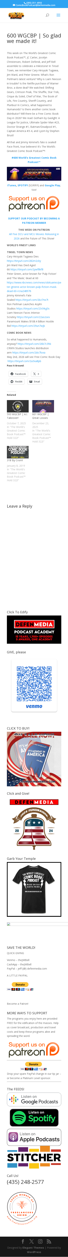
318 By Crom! (15, 460)
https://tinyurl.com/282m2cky (24, 261)
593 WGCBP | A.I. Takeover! (17, 416)
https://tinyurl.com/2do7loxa (28, 352)
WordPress (34, 1252)
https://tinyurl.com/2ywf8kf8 (27, 269)
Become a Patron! (17, 1003)
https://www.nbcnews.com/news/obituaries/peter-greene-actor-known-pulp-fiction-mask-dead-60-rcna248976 (34, 287)
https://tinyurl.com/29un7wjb (28, 325)
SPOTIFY (23, 185)
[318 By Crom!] (18, 452)
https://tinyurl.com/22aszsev (33, 317)
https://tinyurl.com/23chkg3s (33, 308)
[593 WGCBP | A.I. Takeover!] (18, 406)
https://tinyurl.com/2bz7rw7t (31, 299)
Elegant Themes (33, 1247)
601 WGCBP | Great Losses (40, 416)
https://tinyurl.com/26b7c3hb (34, 343)
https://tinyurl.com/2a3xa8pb (24, 361)
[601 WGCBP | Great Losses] (43, 406)
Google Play (52, 185)
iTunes (11, 185)
